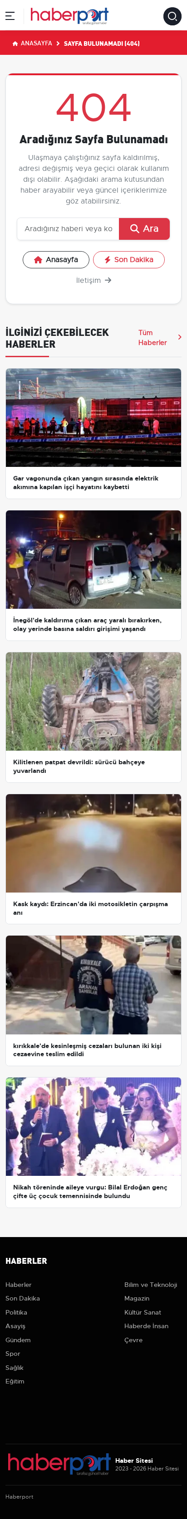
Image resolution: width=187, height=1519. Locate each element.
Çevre (133, 1340)
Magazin (136, 1298)
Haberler (18, 1285)
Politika (16, 1312)
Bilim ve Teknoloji (150, 1285)
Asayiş (15, 1326)
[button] (10, 17)
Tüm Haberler (152, 338)
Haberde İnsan (146, 1326)
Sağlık (14, 1368)
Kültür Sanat (142, 1312)
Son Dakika (133, 259)
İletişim (89, 280)
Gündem (18, 1340)
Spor (12, 1353)
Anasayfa (36, 42)
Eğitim (15, 1381)
